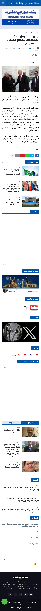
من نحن (18, 608)
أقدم (4, 265)
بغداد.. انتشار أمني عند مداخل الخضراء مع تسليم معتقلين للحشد (20, 510)
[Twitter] (33, 55)
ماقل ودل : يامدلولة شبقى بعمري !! (12, 431)
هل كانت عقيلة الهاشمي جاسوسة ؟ (12, 466)
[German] (24, 355)
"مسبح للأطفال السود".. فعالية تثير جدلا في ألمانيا (12, 202)
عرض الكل (5, 162)
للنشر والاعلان (28, 608)
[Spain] (18, 355)
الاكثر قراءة (30, 422)
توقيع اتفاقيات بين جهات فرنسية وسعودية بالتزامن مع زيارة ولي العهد (11, 187)
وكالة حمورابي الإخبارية (27, 3)
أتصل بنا (11, 608)
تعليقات (11, 422)
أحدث (36, 265)
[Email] (17, 155)
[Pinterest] (22, 155)
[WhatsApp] (30, 55)
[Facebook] (36, 55)
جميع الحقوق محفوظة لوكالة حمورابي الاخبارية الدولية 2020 (20, 603)
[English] (36, 355)
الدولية (26, 32)
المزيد (14, 355)
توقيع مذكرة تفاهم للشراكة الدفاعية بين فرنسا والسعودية (12, 172)
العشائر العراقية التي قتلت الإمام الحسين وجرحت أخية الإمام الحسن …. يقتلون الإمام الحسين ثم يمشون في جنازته (12, 450)
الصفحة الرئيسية (34, 32)
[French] (30, 355)
